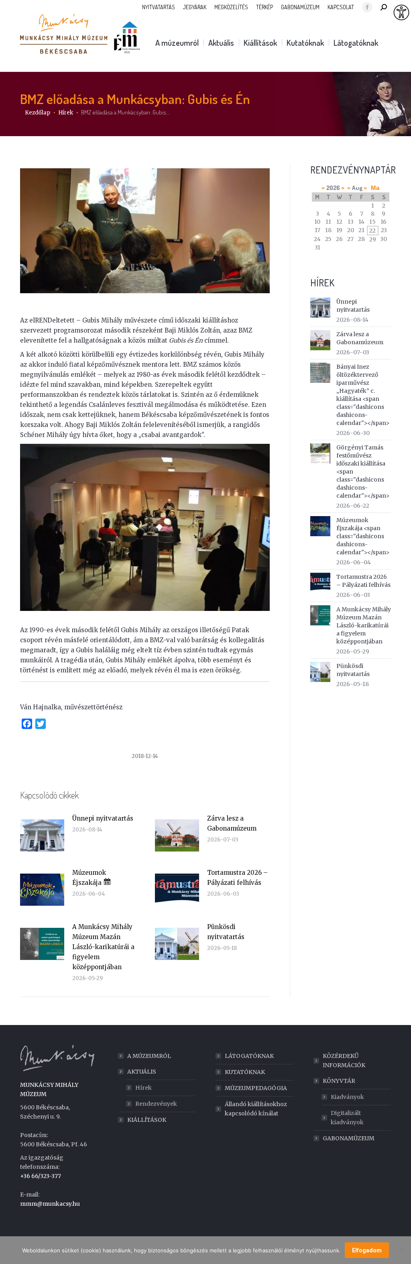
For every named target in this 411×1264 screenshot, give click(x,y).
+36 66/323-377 (40, 1176)
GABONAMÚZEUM (348, 1138)
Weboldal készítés (45, 1217)
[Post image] (42, 835)
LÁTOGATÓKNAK (249, 1056)
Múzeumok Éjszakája (89, 877)
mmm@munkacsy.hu (50, 1203)
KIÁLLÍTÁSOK (146, 1119)
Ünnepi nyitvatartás (102, 818)
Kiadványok (347, 1097)
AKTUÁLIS (141, 1071)
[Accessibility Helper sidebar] (401, 12)
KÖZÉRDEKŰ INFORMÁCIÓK (344, 1060)
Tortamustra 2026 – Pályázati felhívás (237, 877)
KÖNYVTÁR (339, 1080)
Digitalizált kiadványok (347, 1117)
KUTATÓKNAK (245, 1072)
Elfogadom (367, 1250)
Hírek (143, 1087)
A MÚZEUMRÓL (149, 1056)
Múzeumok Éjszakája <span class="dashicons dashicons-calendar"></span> (363, 536)
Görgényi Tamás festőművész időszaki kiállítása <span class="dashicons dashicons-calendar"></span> (363, 471)
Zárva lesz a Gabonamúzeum (231, 823)
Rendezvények (156, 1103)
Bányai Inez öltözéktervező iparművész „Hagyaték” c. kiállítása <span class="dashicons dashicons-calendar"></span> (363, 395)
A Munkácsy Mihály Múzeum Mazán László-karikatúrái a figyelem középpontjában (103, 947)
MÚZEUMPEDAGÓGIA (256, 1088)
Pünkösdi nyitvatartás (225, 932)
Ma (375, 187)
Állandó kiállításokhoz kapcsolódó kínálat (256, 1109)
